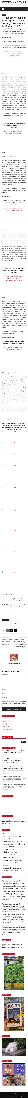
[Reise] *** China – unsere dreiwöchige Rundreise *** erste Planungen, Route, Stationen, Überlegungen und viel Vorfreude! (13, 760)
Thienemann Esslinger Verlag (8, 863)
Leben (16, 852)
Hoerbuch (7, 12)
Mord (15, 855)
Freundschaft (19, 844)
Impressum (14, 1093)
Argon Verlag (13, 834)
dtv (19, 838)
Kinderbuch (7, 849)
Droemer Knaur (13, 839)
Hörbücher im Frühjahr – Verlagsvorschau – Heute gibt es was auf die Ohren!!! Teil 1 (8, 642)
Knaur (14, 849)
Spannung (11, 860)
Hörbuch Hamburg (6, 621)
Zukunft (16, 623)
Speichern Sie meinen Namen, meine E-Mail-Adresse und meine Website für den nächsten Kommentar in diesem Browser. (14, 703)
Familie (13, 841)
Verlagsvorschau (21, 621)
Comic (20, 836)
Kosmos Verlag (20, 849)
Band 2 (9, 836)
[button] (26, 9)
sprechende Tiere (18, 860)
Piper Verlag (20, 855)
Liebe (21, 852)
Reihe (4, 857)
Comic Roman (5, 838)
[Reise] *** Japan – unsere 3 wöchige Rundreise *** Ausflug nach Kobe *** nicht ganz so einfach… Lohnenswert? (14, 786)
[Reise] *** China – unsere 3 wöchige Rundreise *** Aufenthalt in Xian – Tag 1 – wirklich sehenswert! (14, 752)
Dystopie (4, 841)
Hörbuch (19, 620)
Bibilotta (4, 723)
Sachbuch (5, 860)
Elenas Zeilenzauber (7, 725)
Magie (11, 855)
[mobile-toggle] (2, 9)
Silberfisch (14, 621)
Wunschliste (11, 623)
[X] (11, 630)
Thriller (17, 863)
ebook (9, 841)
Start (3, 12)
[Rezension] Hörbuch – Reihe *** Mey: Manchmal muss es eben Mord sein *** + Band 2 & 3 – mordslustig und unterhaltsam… (14, 778)
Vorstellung (4, 623)
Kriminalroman (11, 852)
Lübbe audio (5, 855)
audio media (12, 620)
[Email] (15, 630)
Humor (4, 847)
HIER (22, 33)
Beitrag (12, 599)
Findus (3, 844)
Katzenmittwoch (19, 847)
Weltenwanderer (6, 720)
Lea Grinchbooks (6, 728)
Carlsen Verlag (14, 836)
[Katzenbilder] (14, 1047)
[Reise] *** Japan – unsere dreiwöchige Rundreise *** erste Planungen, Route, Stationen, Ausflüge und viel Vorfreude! (13, 909)
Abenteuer (5, 834)
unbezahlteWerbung (7, 870)
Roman (21, 858)
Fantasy (19, 841)
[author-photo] (14, 661)
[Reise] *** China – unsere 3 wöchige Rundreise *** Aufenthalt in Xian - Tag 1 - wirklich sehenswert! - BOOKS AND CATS (13, 893)
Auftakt (18, 833)
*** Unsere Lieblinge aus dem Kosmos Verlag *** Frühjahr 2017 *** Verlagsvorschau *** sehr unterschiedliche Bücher (20, 643)
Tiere (22, 863)
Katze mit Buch (6, 726)
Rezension (14, 857)
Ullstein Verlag (5, 865)
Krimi (4, 852)
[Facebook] (8, 630)
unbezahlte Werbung (11, 868)
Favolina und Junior (7, 721)
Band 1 (4, 836)
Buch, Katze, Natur (7, 729)
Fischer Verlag (9, 844)
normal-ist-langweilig (8, 28)
